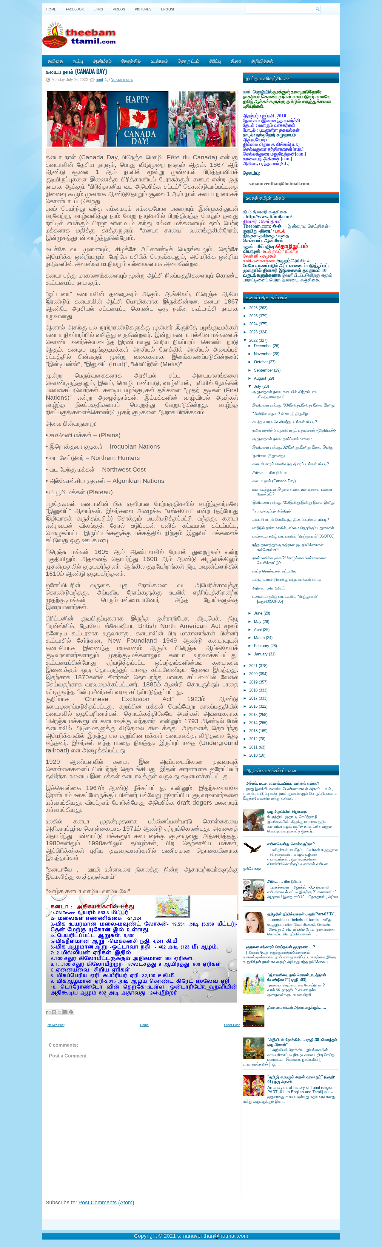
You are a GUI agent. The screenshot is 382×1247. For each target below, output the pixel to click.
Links (98, 9)
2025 (254, 316)
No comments (122, 80)
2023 (254, 332)
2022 (254, 340)
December (263, 346)
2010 (254, 755)
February (262, 645)
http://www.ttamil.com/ (269, 216)
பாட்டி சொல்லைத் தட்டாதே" (274, 571)
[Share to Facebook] (65, 1012)
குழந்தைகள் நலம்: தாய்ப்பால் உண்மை (282, 439)
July (258, 386)
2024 (254, 324)
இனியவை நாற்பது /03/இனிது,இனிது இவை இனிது (293, 405)
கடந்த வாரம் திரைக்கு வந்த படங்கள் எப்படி (286, 579)
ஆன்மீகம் (102, 60)
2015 (254, 714)
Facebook (75, 9)
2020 (254, 674)
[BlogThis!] (54, 1012)
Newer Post (55, 1025)
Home (51, 9)
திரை (236, 60)
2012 (254, 739)
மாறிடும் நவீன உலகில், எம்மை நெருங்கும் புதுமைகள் (293, 528)
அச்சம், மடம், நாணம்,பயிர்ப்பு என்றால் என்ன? (282, 783)
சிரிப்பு (215, 60)
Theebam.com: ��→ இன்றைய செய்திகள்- (286, 226)
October (261, 362)
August (260, 378)
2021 (254, 665)
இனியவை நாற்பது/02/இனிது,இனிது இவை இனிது (292, 447)
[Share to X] (60, 1012)
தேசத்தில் (131, 60)
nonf (99, 80)
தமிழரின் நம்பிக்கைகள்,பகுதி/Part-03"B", (301, 914)
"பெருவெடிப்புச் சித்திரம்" (272, 511)
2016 (254, 706)
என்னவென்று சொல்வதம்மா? (291, 844)
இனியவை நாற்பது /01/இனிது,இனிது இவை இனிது (293, 502)
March (260, 637)
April (258, 629)
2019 (254, 682)
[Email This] (48, 1012)
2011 (254, 747)
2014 (254, 723)
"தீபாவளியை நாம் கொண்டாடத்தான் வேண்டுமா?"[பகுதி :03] (296, 977)
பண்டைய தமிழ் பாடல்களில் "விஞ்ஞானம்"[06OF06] (293, 536)
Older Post (232, 1025)
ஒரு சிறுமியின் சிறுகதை (287, 811)
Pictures (143, 9)
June (259, 613)
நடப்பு (78, 60)
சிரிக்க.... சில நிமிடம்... (271, 472)
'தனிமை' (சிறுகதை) (268, 455)
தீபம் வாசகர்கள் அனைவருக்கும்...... (296, 1007)
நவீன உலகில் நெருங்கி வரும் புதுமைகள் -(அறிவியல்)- (294, 430)
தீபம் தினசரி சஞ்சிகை (265, 211)
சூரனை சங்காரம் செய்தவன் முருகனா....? (280, 947)
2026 (254, 308)
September (264, 370)
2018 (254, 690)
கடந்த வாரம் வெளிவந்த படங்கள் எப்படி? (284, 422)
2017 (254, 698)
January (261, 654)
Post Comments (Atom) (106, 1203)
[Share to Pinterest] (71, 1012)
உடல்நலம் (159, 60)
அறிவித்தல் (262, 60)
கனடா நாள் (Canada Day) (76, 71)
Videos (119, 9)
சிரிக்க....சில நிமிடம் (268, 588)
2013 (254, 731)
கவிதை (55, 60)
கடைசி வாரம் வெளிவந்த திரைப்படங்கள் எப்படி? (290, 464)
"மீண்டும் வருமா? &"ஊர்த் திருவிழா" (281, 413)
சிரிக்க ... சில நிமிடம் (284, 881)
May (258, 621)
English (168, 9)
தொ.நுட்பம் (188, 60)
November (263, 354)
